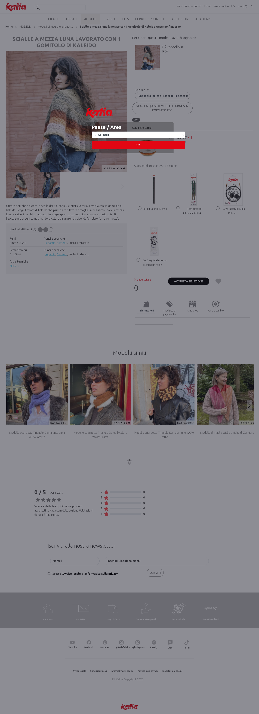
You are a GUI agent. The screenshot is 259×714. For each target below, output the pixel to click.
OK (138, 144)
